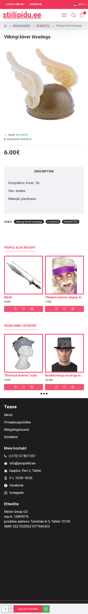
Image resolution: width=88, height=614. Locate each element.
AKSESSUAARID (21, 25)
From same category (20, 325)
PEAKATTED (43, 25)
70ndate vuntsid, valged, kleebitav (64, 297)
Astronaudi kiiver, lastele (50, 375)
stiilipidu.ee (22, 15)
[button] (41, 393)
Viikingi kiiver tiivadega (29, 221)
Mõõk (8, 297)
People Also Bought (20, 247)
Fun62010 (53, 221)
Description (44, 171)
